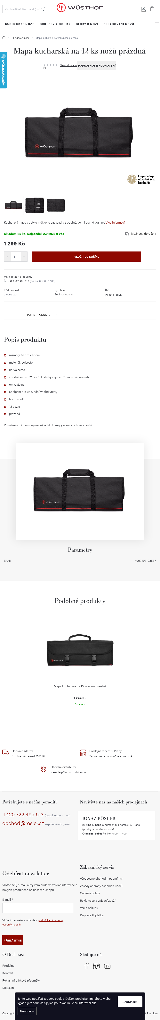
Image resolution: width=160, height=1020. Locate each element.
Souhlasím (130, 1001)
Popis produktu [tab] (39, 315)
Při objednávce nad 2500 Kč (28, 753)
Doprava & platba (92, 915)
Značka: (64, 294)
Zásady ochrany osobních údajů (101, 886)
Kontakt (7, 973)
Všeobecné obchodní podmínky (101, 878)
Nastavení (27, 1011)
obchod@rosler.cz (36, 823)
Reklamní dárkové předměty (21, 980)
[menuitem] (19, 23)
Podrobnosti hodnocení (97, 65)
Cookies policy (90, 893)
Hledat (43, 9)
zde (94, 1002)
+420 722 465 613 (31, 281)
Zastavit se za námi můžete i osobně (110, 753)
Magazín (8, 987)
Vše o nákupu (89, 907)
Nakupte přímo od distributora (68, 769)
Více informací (115, 222)
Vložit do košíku (86, 257)
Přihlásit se (13, 940)
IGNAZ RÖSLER (99, 818)
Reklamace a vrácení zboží (97, 900)
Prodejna (8, 965)
